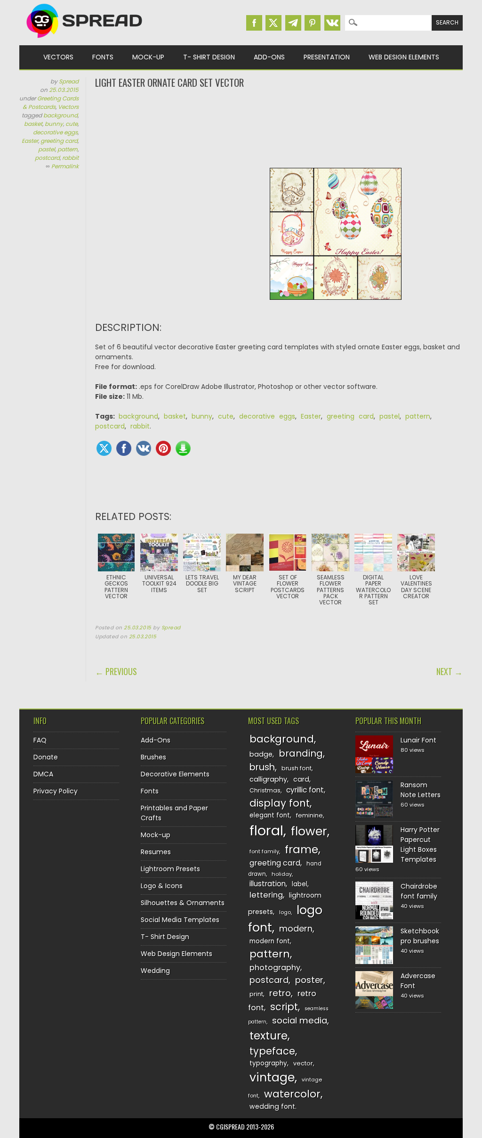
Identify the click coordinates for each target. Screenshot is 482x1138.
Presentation (327, 57)
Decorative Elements (175, 774)
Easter (30, 141)
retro (280, 993)
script (284, 1007)
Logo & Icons (162, 886)
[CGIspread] (84, 40)
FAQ (40, 740)
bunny (54, 124)
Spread (69, 81)
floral (266, 830)
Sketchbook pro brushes (420, 936)
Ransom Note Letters (421, 790)
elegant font (269, 815)
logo (285, 912)
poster (309, 980)
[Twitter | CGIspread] (273, 23)
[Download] (183, 448)
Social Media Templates (180, 919)
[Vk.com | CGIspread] (332, 23)
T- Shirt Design (209, 57)
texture (268, 1035)
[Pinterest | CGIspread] (313, 23)
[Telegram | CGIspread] (293, 23)
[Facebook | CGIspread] (254, 23)
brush (262, 767)
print (256, 994)
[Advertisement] (279, 127)
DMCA (43, 774)
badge (261, 754)
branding (301, 753)
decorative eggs (55, 132)
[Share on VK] (143, 448)
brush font (296, 768)
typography (268, 1063)
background (60, 115)
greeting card (59, 141)
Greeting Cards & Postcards (51, 102)
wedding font (272, 1106)
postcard (47, 158)
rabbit (70, 158)
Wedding (155, 970)
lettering (266, 895)
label (299, 884)
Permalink (65, 166)
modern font (269, 941)
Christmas (265, 790)
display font (279, 803)
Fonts (102, 57)
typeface (272, 1051)
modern (296, 928)
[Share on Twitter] (104, 448)
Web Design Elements (404, 57)
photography (274, 967)
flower (309, 831)
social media (299, 1020)
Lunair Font (418, 740)
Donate (45, 757)
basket (33, 124)
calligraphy (268, 779)
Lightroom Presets (170, 869)
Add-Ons (269, 57)
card (301, 779)
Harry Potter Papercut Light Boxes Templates (420, 844)
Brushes (153, 757)
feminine (309, 815)
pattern (67, 149)
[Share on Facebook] (123, 448)
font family (264, 851)
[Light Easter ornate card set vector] (335, 307)
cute (71, 124)
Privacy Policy (55, 791)
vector (303, 1063)
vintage (272, 1077)
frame (301, 849)
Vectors (58, 57)
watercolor (292, 1094)
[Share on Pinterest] (163, 448)
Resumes (156, 852)
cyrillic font (305, 790)
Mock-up (148, 57)
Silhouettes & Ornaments (183, 902)
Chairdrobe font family (419, 891)
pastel (46, 149)
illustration (267, 884)
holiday (282, 874)
